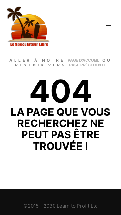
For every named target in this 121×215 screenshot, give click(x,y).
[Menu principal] (109, 26)
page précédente (87, 65)
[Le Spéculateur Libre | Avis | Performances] (29, 25)
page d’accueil (83, 60)
